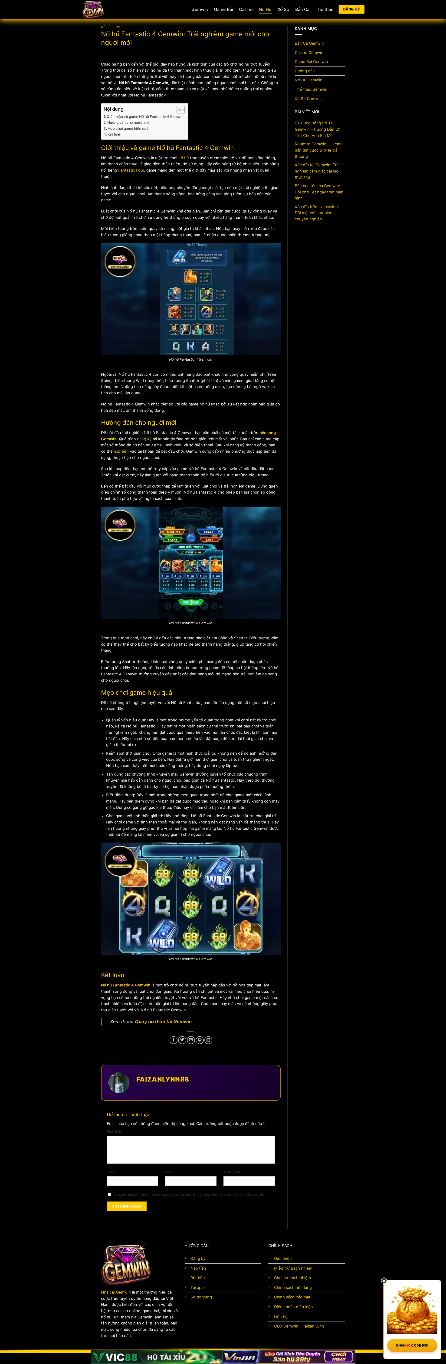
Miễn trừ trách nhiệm (293, 1268)
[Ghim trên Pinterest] (200, 1040)
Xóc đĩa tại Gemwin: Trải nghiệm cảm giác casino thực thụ (317, 171)
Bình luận (116, 1131)
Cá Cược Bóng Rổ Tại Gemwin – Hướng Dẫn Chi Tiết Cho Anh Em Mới (318, 129)
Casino (246, 9)
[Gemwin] (109, 9)
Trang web (232, 1172)
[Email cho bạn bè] (191, 1040)
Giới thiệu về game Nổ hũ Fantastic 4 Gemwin (145, 116)
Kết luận (114, 134)
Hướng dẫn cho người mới (128, 122)
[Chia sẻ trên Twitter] (182, 1040)
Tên (111, 1172)
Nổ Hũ (265, 9)
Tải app (197, 1287)
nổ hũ (183, 158)
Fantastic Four (131, 170)
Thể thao (324, 9)
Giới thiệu (283, 1258)
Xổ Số (283, 9)
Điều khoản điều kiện (293, 1306)
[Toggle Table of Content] (178, 110)
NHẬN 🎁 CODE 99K (412, 1345)
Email (171, 1172)
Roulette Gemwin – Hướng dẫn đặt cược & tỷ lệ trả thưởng (319, 150)
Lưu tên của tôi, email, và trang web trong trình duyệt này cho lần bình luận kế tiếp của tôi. (189, 1194)
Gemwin (199, 9)
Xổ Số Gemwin (308, 98)
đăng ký (144, 439)
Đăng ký (197, 1258)
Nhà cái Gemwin (116, 1292)
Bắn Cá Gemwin (309, 43)
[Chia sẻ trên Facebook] (173, 1040)
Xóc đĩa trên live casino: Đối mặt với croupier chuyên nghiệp (317, 212)
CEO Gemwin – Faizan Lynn (299, 1326)
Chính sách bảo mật (292, 1297)
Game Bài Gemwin (311, 61)
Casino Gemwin (309, 52)
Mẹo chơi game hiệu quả (128, 128)
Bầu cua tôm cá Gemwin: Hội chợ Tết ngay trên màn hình (319, 191)
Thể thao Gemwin (311, 89)
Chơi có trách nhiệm (292, 1277)
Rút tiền (197, 1277)
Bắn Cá (302, 9)
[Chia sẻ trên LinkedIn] (208, 1040)
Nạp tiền (198, 1268)
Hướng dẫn (305, 71)
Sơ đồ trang (201, 1297)
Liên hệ (281, 1316)
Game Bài (223, 9)
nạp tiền (121, 451)
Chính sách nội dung (293, 1287)
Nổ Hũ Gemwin (112, 27)
